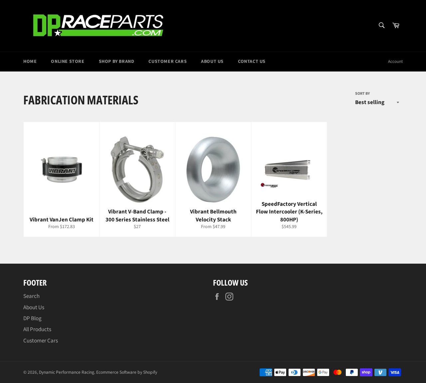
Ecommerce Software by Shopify (126, 372)
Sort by (362, 93)
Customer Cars (167, 61)
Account (395, 61)
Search (31, 296)
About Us (212, 61)
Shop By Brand (116, 61)
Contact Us (252, 61)
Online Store (67, 61)
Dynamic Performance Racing (66, 372)
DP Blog (32, 318)
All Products (37, 329)
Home (30, 61)
